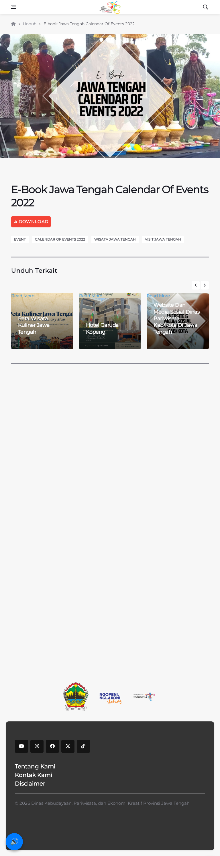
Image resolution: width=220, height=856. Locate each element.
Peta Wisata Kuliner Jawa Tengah (34, 325)
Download (32, 221)
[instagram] (37, 746)
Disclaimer (30, 783)
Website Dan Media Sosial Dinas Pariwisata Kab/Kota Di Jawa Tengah (177, 318)
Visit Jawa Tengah (163, 239)
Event (20, 239)
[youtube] (21, 746)
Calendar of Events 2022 (60, 239)
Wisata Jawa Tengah (115, 239)
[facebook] (52, 746)
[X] (67, 746)
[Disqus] (110, 435)
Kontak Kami (33, 775)
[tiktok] (83, 746)
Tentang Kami (35, 766)
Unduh (29, 23)
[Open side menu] (13, 7)
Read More (90, 295)
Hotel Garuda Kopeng (102, 328)
